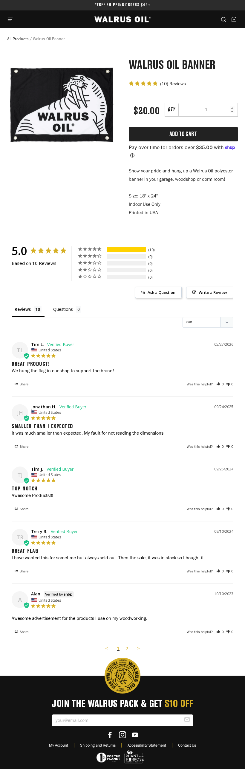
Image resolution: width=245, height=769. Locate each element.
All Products (18, 38)
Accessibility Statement (147, 745)
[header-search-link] (223, 19)
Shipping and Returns (98, 745)
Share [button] (23, 384)
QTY (171, 109)
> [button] (138, 648)
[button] (220, 384)
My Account (58, 745)
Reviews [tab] (23, 309)
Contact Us (187, 745)
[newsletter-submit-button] (187, 721)
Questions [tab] (63, 309)
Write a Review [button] (213, 292)
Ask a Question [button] (161, 292)
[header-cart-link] (234, 19)
